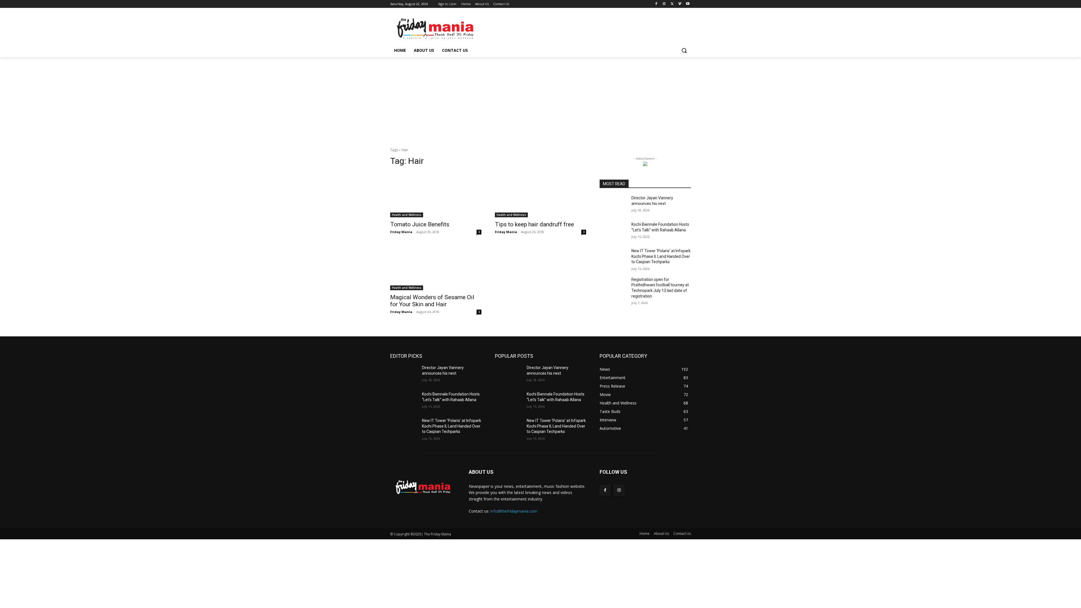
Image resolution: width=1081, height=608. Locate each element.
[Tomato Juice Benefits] (435, 194)
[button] (684, 50)
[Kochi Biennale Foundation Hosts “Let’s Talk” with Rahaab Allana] (613, 231)
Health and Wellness (406, 215)
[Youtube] (687, 4)
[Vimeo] (679, 4)
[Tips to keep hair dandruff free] (540, 194)
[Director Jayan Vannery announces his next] (613, 204)
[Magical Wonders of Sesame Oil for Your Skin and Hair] (435, 267)
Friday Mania (401, 232)
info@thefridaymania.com (513, 511)
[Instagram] (664, 4)
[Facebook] (656, 4)
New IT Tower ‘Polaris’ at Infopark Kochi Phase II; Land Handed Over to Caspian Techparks (661, 256)
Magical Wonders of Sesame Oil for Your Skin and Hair (432, 301)
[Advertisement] (540, 99)
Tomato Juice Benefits (419, 224)
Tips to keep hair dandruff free (534, 224)
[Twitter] (672, 4)
